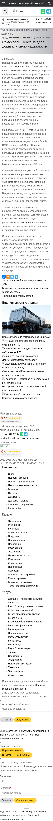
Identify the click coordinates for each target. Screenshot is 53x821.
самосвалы (19, 66)
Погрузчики (14, 536)
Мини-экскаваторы (18, 532)
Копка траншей (16, 629)
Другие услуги (15, 675)
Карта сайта (14, 508)
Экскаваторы (15, 521)
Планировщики (16, 540)
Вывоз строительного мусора (24, 614)
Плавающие (14, 544)
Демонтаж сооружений (20, 610)
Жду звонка (22, 719)
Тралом (12, 652)
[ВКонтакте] (7, 446)
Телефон (5, 788)
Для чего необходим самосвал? (19, 360)
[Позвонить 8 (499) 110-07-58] (49, 3)
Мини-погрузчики (17, 578)
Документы (14, 497)
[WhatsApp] (43, 11)
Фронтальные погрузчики (21, 574)
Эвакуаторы (14, 551)
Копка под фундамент (20, 625)
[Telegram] (48, 11)
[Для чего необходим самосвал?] (20, 356)
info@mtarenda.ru (43, 22)
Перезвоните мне (11, 750)
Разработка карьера (19, 648)
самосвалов (26, 222)
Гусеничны (14, 525)
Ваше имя (6, 776)
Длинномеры (15, 563)
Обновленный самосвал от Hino (19, 398)
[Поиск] (5, 11)
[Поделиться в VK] (4, 276)
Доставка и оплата (18, 500)
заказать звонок (30, 438)
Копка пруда (14, 640)
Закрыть (6, 719)
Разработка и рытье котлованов (25, 606)
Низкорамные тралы (19, 555)
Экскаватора (15, 659)
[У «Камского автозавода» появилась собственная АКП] (26, 344)
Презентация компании (21, 481)
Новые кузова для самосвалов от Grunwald (26, 337)
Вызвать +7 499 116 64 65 (16, 755)
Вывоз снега (15, 618)
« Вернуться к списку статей (17, 296)
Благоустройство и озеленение (25, 621)
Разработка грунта (18, 637)
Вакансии (13, 489)
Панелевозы (15, 567)
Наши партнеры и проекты (22, 485)
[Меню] (3, 3)
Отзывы (12, 493)
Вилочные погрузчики (20, 582)
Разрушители (15, 547)
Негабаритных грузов (20, 663)
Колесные (13, 528)
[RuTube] (2, 446)
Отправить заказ (25, 800)
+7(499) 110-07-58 (9, 434)
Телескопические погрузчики (23, 586)
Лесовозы (13, 570)
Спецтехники (15, 656)
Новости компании (18, 477)
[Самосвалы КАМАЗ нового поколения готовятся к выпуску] (26, 367)
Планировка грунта (18, 633)
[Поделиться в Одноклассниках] (8, 276)
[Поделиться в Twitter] (12, 276)
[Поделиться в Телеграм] (16, 276)
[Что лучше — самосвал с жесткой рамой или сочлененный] (26, 383)
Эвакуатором (15, 671)
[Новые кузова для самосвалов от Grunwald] (26, 333)
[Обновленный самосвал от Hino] (21, 394)
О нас (11, 474)
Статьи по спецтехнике (20, 504)
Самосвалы (14, 559)
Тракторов (13, 667)
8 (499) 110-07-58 (43, 19)
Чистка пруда (15, 644)
